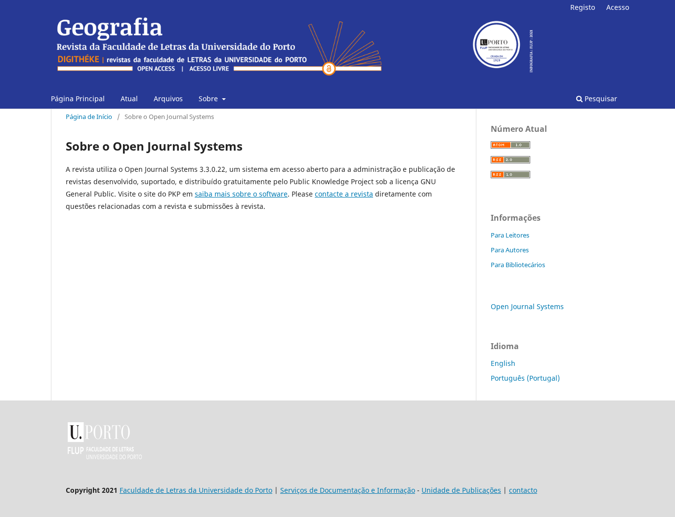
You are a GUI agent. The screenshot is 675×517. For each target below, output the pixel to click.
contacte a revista (344, 194)
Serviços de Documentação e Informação (347, 490)
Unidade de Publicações (461, 490)
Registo (582, 7)
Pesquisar (600, 98)
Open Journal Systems (527, 306)
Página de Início (89, 116)
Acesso (617, 7)
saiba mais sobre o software (241, 194)
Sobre (209, 98)
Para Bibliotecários (518, 264)
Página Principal (78, 98)
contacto (523, 490)
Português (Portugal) (525, 378)
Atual (129, 98)
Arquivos (168, 98)
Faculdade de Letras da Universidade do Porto (196, 490)
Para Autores (510, 249)
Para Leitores (510, 235)
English (503, 363)
